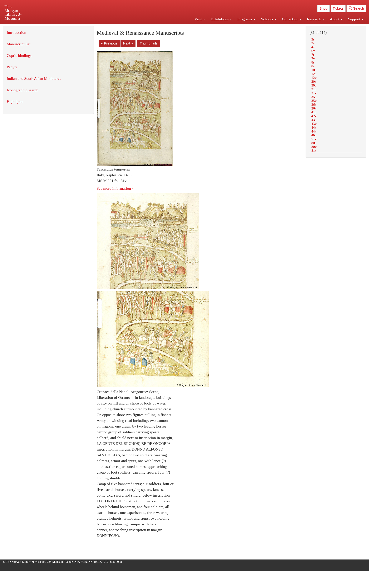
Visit (198, 19)
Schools (267, 19)
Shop (323, 8)
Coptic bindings (19, 55)
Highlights (15, 101)
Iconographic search (22, 90)
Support (354, 19)
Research (314, 19)
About (335, 19)
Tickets (338, 8)
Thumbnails (149, 43)
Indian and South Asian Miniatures (34, 78)
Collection (290, 19)
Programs (245, 19)
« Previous (109, 43)
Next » (128, 43)
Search (358, 8)
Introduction (16, 32)
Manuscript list (19, 44)
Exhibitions (220, 19)
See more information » (115, 188)
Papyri (12, 67)
